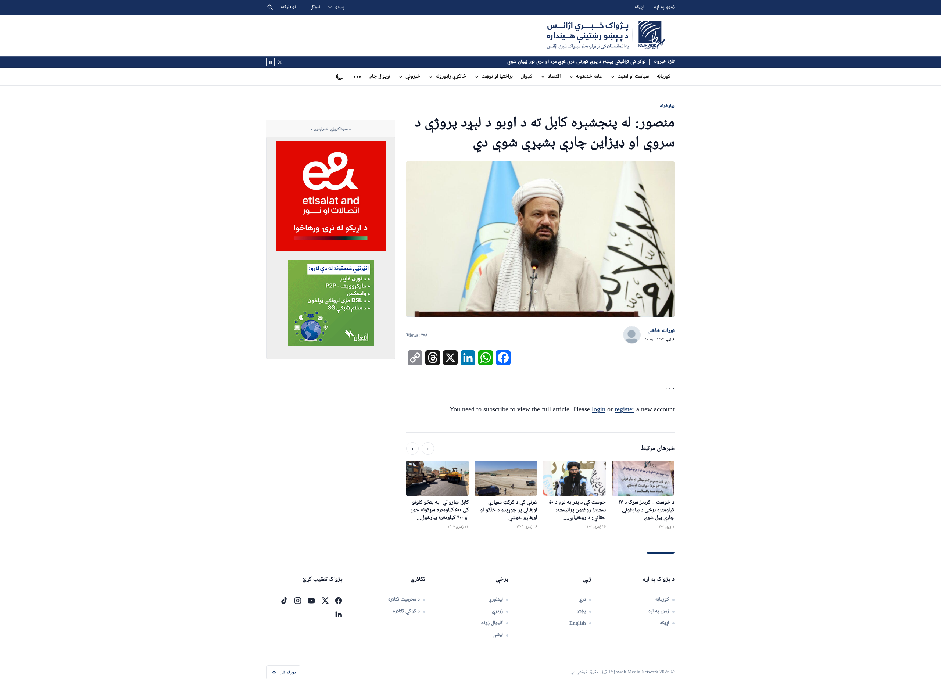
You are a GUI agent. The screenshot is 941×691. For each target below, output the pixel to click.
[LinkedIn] (338, 614)
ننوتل (315, 7)
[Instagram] (298, 601)
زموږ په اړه (664, 7)
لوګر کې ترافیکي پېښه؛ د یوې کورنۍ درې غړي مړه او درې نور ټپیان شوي (576, 62)
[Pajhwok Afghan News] (606, 35)
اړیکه (639, 7)
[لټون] (270, 7)
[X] (325, 601)
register (624, 409)
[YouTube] (311, 601)
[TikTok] (284, 601)
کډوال (526, 76)
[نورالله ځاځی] (631, 335)
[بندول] (279, 62)
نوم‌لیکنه (288, 7)
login (598, 409)
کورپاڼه (663, 76)
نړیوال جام (379, 76)
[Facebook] (338, 601)
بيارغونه (667, 105)
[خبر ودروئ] (270, 62)
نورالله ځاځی (661, 331)
